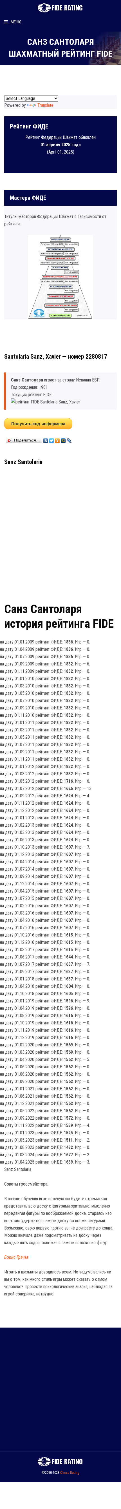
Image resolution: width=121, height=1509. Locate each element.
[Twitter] (52, 439)
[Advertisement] (60, 531)
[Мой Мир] (63, 439)
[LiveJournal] (69, 439)
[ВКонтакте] (46, 439)
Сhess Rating (69, 1472)
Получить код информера (38, 423)
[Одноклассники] (57, 439)
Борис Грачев (16, 1257)
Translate (45, 105)
